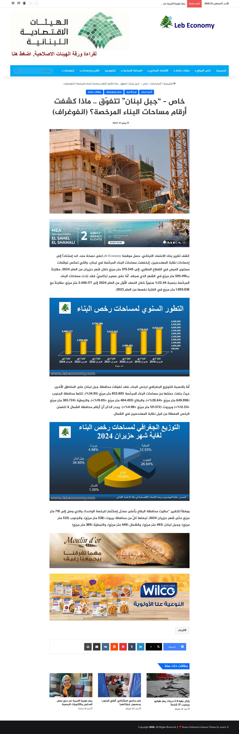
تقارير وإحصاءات (91, 71)
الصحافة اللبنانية (132, 71)
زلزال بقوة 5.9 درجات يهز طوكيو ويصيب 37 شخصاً (172, 703)
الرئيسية (221, 71)
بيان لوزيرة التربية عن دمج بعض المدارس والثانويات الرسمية (154, 4)
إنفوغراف (69, 71)
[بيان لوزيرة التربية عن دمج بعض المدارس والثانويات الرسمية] (70, 685)
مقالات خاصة (94, 92)
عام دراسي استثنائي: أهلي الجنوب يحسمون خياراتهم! (121, 703)
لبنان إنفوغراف (114, 92)
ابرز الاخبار (131, 92)
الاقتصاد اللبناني (159, 71)
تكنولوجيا (110, 71)
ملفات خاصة (183, 71)
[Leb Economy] (194, 22)
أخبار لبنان (155, 84)
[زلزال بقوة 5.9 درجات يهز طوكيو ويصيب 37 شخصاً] (168, 685)
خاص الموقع (204, 71)
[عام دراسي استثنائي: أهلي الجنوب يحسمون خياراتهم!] (119, 685)
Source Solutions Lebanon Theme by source (204, 727)
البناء (181, 630)
